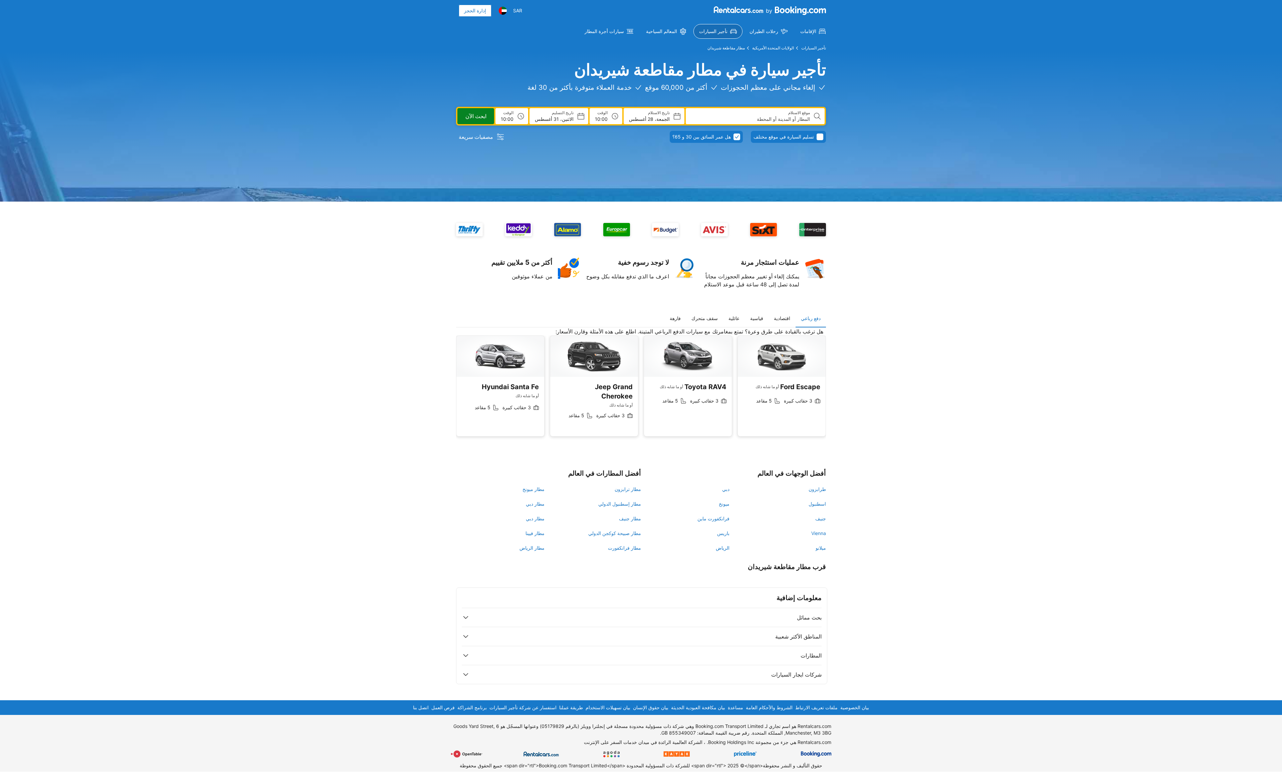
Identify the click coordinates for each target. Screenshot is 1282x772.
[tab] (811, 318)
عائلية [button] (733, 318)
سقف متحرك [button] (704, 318)
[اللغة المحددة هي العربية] (503, 11)
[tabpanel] (641, 387)
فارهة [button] (675, 318)
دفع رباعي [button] (811, 318)
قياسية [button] (756, 318)
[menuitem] (813, 31)
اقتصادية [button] (782, 318)
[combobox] (750, 119)
